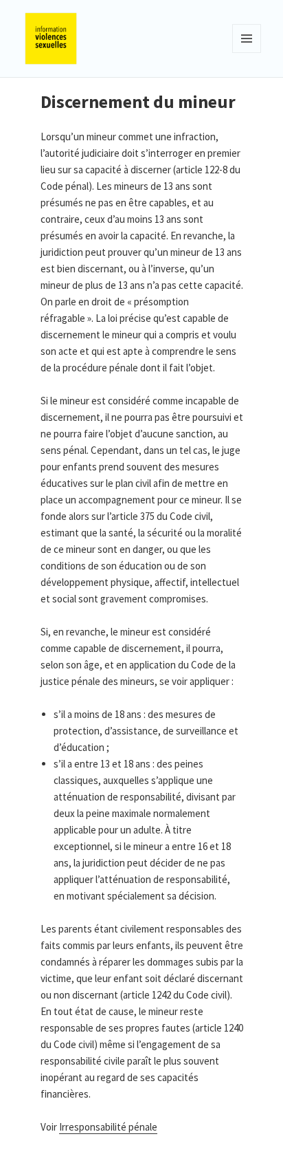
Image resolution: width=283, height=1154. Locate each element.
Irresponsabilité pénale (108, 1126)
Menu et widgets (247, 52)
